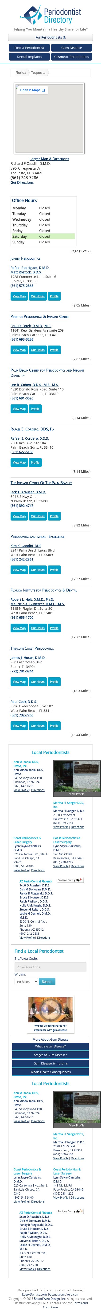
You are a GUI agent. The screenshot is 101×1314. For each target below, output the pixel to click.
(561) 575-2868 (22, 285)
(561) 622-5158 (22, 452)
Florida (21, 72)
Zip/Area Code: (26, 958)
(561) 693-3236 (22, 339)
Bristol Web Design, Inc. (50, 1298)
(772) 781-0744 (22, 671)
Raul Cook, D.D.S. (24, 701)
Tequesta (38, 72)
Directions (38, 790)
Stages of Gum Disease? (50, 1055)
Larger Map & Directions (49, 158)
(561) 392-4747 (22, 505)
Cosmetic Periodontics (71, 56)
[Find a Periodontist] (50, 15)
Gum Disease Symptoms (51, 1063)
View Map (19, 296)
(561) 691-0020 (22, 398)
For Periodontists (49, 37)
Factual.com (56, 1294)
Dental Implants (29, 56)
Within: (20, 974)
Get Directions (22, 182)
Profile (54, 296)
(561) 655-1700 (22, 617)
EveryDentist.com (34, 1294)
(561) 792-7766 (22, 715)
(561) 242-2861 (22, 559)
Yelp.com (72, 1294)
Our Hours (38, 296)
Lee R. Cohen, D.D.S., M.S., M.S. (47, 377)
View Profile (21, 790)
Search (47, 981)
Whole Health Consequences (51, 1072)
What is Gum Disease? (50, 1046)
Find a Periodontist (29, 47)
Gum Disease (71, 47)
